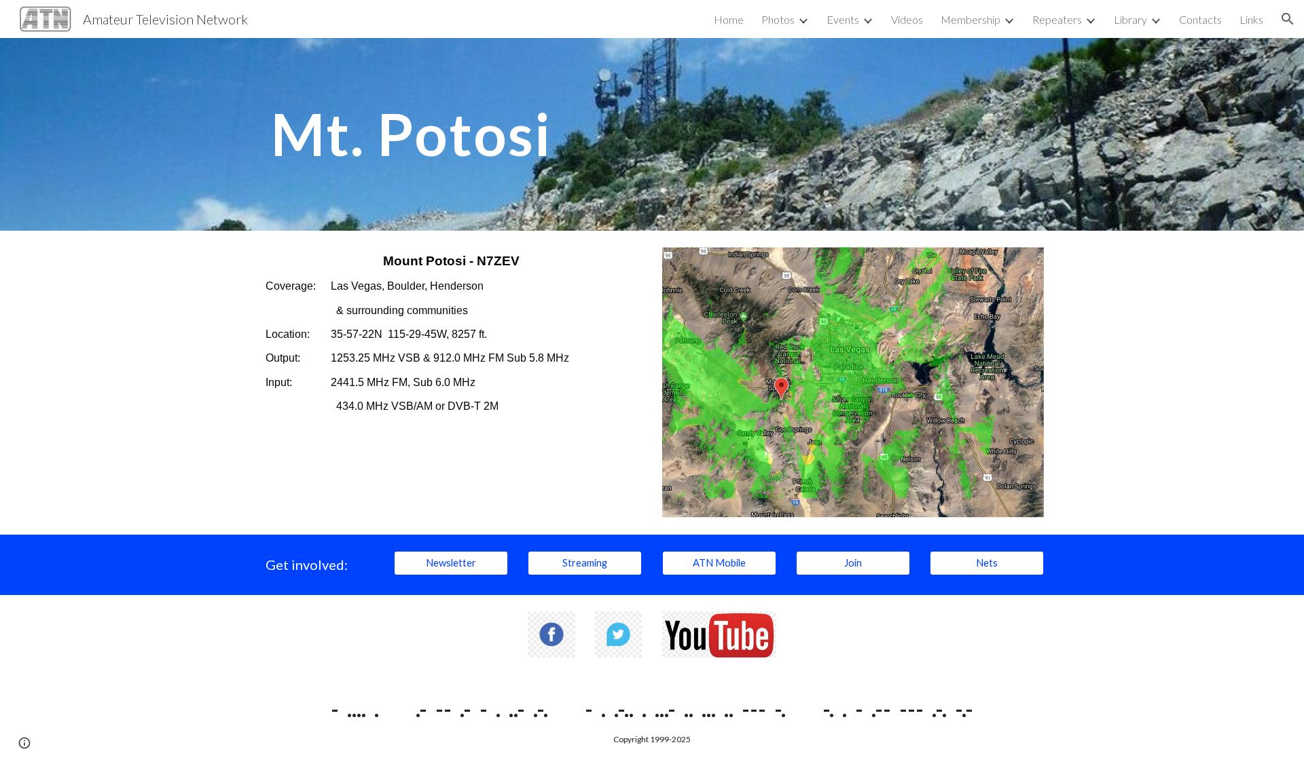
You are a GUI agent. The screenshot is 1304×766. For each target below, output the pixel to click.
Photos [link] (778, 19)
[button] (1287, 19)
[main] (417, 134)
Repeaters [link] (1057, 19)
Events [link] (843, 19)
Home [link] (729, 19)
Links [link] (1251, 19)
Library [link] (1130, 19)
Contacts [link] (1200, 19)
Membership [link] (970, 19)
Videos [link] (907, 19)
